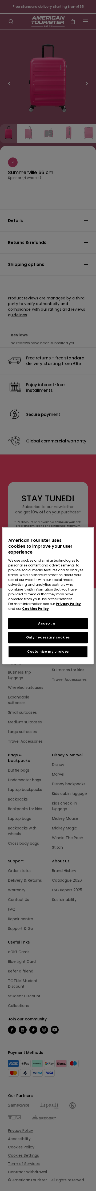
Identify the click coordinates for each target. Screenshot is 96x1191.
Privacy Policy (68, 604)
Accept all (48, 623)
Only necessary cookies (48, 637)
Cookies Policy (35, 608)
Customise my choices (48, 651)
